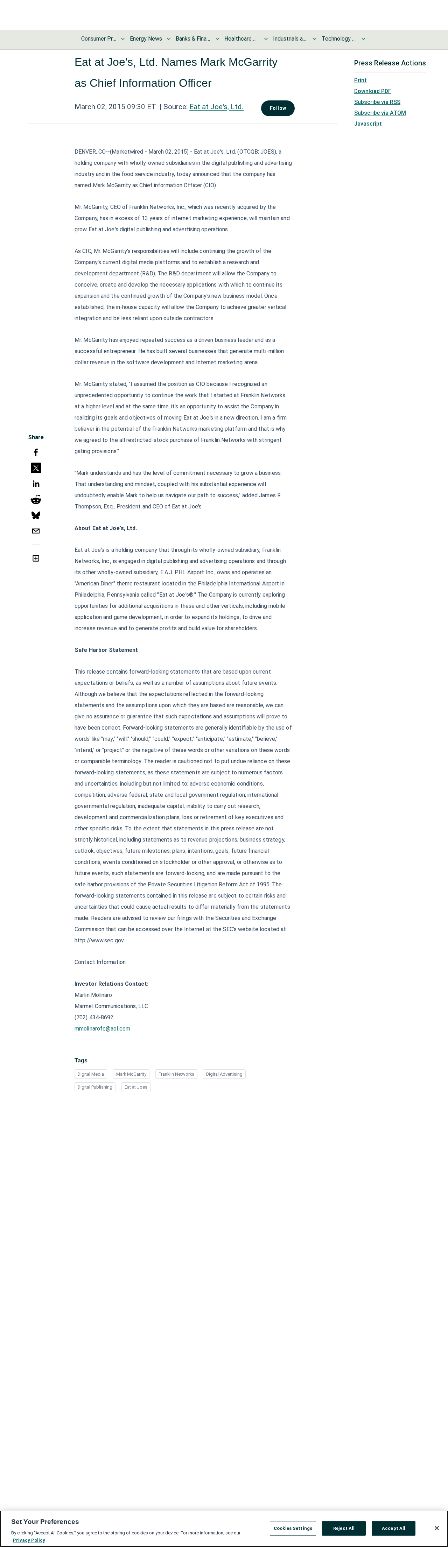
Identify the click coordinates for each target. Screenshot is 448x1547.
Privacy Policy (29, 1539)
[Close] (436, 1528)
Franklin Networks (176, 1074)
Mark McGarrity (131, 1074)
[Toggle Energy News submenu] (168, 38)
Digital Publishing (95, 1087)
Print (360, 80)
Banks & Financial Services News (193, 38)
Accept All (393, 1528)
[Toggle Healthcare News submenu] (266, 38)
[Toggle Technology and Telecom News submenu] (363, 38)
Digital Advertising (224, 1074)
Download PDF (372, 91)
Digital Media (91, 1074)
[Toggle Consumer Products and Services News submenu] (122, 38)
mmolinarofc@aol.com (102, 1028)
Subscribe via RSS (377, 102)
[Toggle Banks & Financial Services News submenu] (217, 38)
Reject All (344, 1528)
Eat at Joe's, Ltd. (216, 107)
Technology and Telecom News (339, 38)
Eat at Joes (136, 1087)
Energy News (146, 38)
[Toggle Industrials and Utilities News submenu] (314, 38)
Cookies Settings (293, 1528)
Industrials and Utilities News (290, 38)
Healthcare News (241, 38)
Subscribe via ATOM (380, 113)
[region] (224, 1529)
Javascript (368, 123)
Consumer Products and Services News (98, 38)
